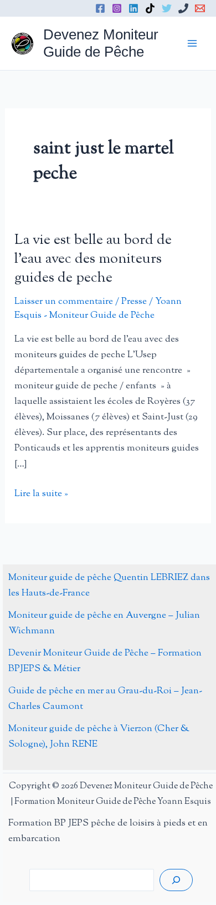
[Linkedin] (133, 8)
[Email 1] (200, 8)
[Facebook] (100, 8)
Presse (134, 301)
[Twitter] (167, 8)
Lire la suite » (41, 494)
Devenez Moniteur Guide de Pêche (100, 43)
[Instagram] (117, 8)
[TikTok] (150, 8)
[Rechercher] (176, 880)
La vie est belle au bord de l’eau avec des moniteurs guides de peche (93, 259)
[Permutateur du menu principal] (192, 43)
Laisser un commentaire (63, 301)
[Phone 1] (183, 8)
